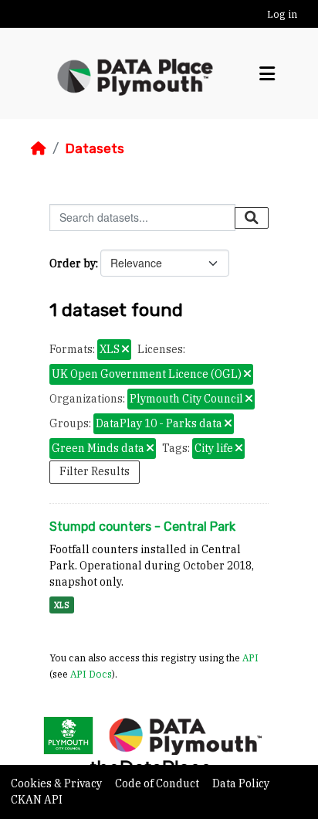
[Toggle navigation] (267, 74)
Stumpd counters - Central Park (142, 526)
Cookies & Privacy (57, 783)
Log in (282, 14)
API (250, 657)
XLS (61, 605)
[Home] (38, 148)
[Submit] (252, 218)
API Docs (91, 674)
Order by (72, 263)
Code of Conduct (158, 783)
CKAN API (37, 800)
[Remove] (125, 350)
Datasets (94, 148)
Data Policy (240, 783)
